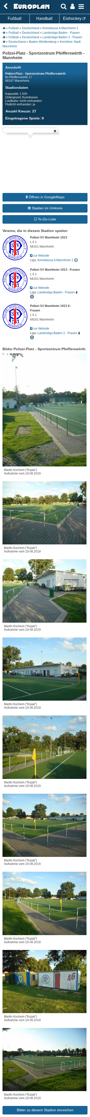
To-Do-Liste (46, 219)
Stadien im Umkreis (46, 208)
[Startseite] (31, 9)
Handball (44, 18)
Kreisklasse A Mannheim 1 (60, 28)
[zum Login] (5, 6)
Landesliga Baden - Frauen (61, 32)
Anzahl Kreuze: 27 (21, 111)
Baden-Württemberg (42, 42)
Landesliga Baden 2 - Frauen (62, 37)
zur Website (40, 255)
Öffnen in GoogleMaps (46, 197)
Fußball (15, 18)
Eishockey (72, 18)
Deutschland (30, 28)
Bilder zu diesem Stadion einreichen (45, 1110)
